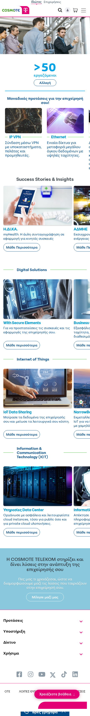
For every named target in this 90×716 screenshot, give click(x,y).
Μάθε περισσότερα (21, 345)
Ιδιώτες (36, 2)
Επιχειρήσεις (52, 2)
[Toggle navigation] (83, 9)
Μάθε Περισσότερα (21, 247)
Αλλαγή (45, 83)
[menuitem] (19, 674)
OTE (7, 691)
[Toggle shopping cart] (75, 10)
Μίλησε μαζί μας (45, 597)
